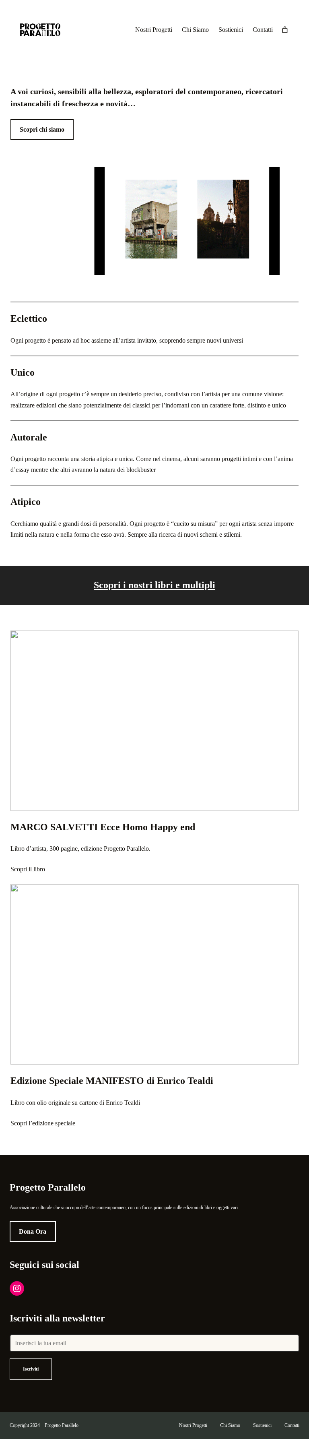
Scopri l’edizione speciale (42, 1123)
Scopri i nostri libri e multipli (154, 585)
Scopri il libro (27, 869)
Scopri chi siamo (42, 129)
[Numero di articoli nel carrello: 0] (285, 30)
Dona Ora (32, 1231)
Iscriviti (31, 1369)
